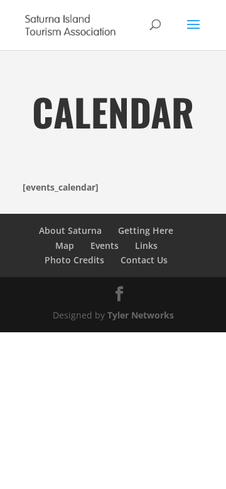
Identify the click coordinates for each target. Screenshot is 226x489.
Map (64, 245)
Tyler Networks (140, 315)
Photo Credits (74, 260)
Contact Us (144, 260)
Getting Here (145, 230)
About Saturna (70, 230)
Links (146, 245)
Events (104, 245)
